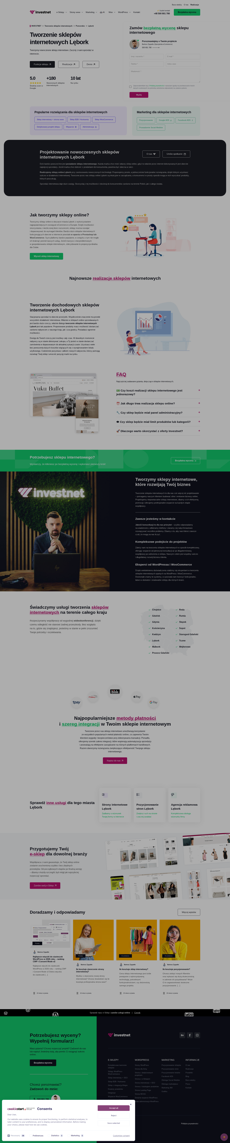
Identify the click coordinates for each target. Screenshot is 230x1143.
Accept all (113, 1108)
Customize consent (121, 1136)
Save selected (113, 1123)
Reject (113, 1115)
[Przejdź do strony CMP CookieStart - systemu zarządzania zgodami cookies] (21, 1108)
